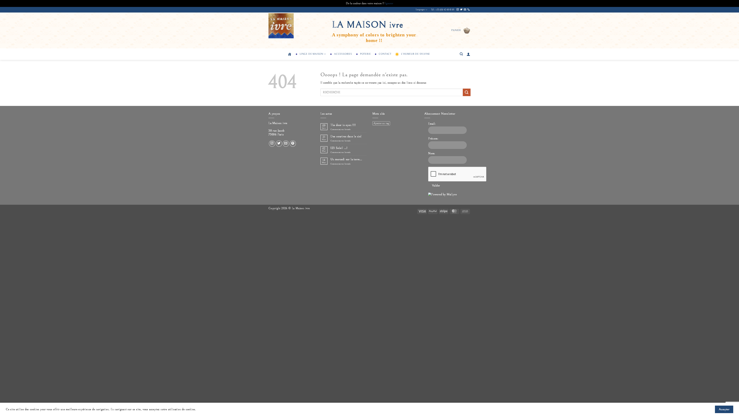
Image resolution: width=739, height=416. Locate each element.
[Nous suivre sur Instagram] (457, 9)
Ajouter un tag (381, 123)
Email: (432, 123)
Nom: (431, 153)
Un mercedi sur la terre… (346, 159)
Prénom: (433, 138)
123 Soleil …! (339, 148)
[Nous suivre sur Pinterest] (293, 143)
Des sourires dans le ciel (346, 136)
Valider (436, 185)
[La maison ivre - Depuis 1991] (287, 25)
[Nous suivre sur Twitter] (461, 9)
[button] (461, 30)
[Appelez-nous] (468, 9)
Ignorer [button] (389, 3)
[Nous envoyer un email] (465, 9)
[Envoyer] (467, 92)
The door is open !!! (343, 125)
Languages (420, 9)
